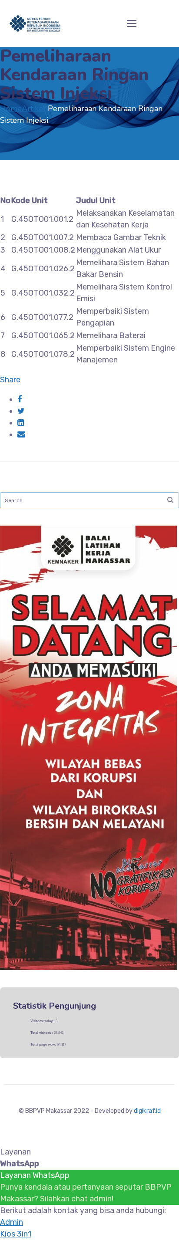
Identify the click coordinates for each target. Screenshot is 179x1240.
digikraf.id (147, 1111)
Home (11, 108)
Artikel (34, 108)
